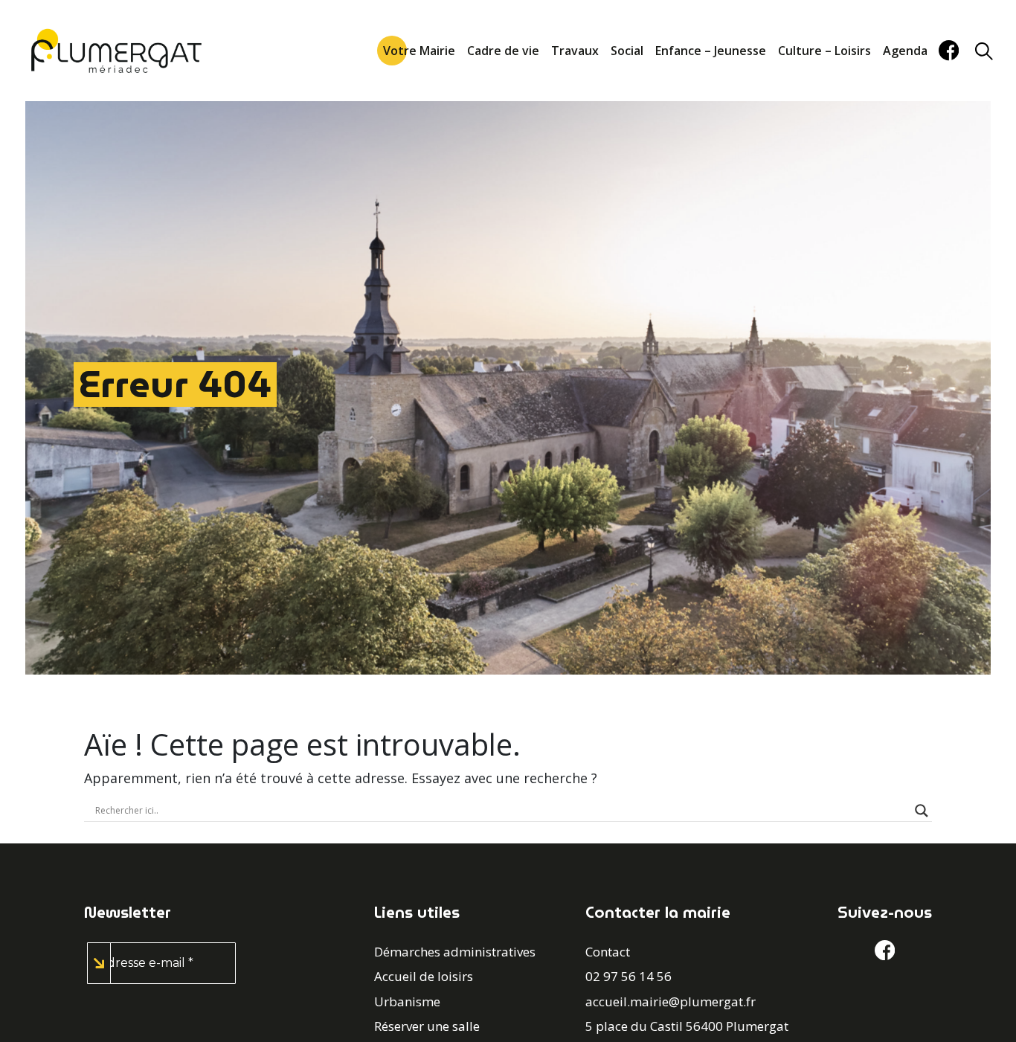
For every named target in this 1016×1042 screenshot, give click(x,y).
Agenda (905, 50)
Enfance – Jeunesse (710, 50)
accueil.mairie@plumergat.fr (670, 1001)
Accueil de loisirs (423, 976)
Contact (607, 951)
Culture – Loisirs (824, 50)
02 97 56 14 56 (628, 976)
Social (627, 50)
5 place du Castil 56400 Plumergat (686, 1026)
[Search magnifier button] (921, 810)
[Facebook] (949, 50)
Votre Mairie (419, 50)
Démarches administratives (455, 951)
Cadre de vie (503, 50)
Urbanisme (407, 1001)
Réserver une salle (427, 1026)
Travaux (575, 50)
